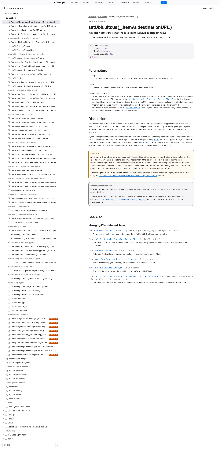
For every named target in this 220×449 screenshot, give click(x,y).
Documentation (14, 8)
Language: (207, 8)
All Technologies (11, 13)
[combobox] (28, 445)
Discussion (97, 119)
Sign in (164, 2)
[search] (27, 445)
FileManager (102, 17)
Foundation (92, 17)
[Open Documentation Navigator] (3, 8)
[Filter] (28, 445)
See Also (95, 217)
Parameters (97, 70)
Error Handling (108, 199)
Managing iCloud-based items (106, 225)
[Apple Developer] (60, 2)
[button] (156, 2)
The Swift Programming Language (131, 199)
